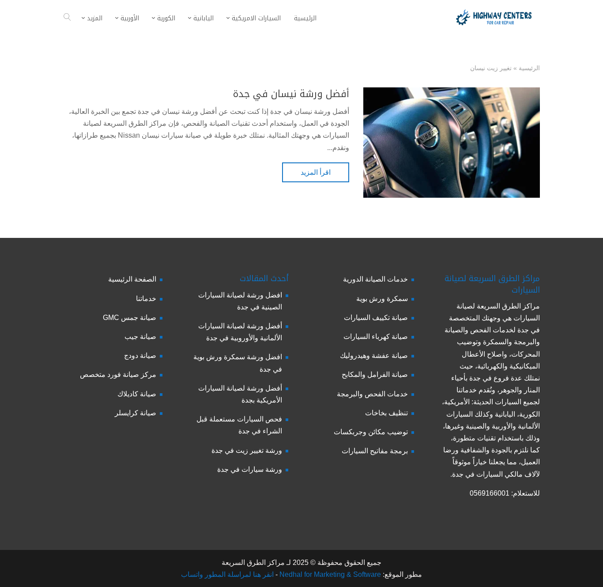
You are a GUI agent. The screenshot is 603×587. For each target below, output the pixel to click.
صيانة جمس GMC (129, 317)
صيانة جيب (140, 336)
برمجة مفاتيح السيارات (375, 451)
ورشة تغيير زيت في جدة (246, 450)
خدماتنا (146, 298)
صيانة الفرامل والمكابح (375, 374)
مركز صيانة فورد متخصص (118, 374)
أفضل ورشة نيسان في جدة (291, 94)
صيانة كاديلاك (136, 394)
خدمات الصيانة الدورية (375, 279)
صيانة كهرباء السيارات (375, 336)
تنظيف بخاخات (386, 413)
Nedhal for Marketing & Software (329, 574)
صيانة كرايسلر (135, 413)
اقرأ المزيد (316, 172)
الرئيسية (529, 67)
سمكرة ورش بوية (382, 298)
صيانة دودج (140, 355)
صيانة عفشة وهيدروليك (374, 355)
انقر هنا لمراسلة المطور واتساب (227, 574)
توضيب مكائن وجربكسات (371, 432)
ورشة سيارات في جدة (249, 469)
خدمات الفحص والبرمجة (372, 394)
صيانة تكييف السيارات (376, 317)
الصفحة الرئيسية (132, 279)
